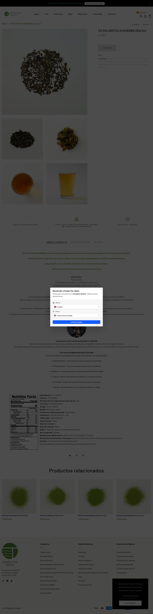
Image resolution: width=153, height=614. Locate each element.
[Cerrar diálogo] (101, 289)
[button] (76, 307)
